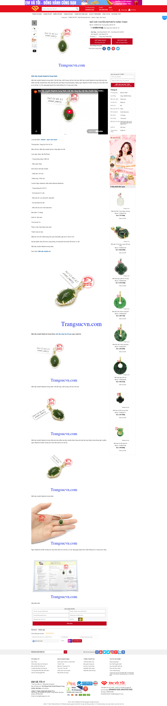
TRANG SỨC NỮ (47, 14)
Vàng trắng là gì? (114, 662)
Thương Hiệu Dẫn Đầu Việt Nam (40, 670)
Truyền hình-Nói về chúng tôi (39, 668)
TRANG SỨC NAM (37, 14)
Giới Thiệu (34, 662)
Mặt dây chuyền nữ (44, 251)
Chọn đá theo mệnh (115, 668)
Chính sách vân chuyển (63, 670)
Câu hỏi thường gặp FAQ (38, 672)
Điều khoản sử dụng (62, 672)
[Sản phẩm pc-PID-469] (123, 160)
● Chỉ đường (45, 688)
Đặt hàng (69, 623)
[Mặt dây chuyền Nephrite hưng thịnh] (34, 34)
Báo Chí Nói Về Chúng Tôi (38, 666)
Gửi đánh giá (77, 641)
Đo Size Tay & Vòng (89, 666)
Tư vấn (164, 17)
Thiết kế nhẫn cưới (89, 662)
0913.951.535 (121, 41)
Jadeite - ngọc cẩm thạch (49, 139)
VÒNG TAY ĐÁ (106, 14)
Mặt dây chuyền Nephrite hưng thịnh (44, 76)
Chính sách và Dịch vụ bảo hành (66, 662)
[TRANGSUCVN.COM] (35, 11)
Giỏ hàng (132, 10)
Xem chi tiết (122, 218)
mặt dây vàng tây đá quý (63, 334)
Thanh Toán (60, 664)
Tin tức (111, 10)
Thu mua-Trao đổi (62, 668)
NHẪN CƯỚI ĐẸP (57, 14)
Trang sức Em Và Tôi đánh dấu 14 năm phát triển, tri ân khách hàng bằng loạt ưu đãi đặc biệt (122, 674)
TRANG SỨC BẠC (68, 14)
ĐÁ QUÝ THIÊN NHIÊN (95, 14)
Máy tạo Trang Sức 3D (63, 666)
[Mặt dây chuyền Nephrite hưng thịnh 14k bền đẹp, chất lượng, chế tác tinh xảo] (34, 23)
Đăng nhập (124, 10)
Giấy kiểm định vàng (89, 668)
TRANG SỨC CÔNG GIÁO (81, 14)
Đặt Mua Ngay (100, 41)
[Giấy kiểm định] (34, 45)
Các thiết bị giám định (116, 664)
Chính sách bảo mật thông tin (39, 664)
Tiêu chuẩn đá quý (115, 670)
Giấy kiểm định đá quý (90, 670)
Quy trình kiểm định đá (116, 666)
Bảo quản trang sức (89, 664)
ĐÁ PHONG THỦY (116, 14)
